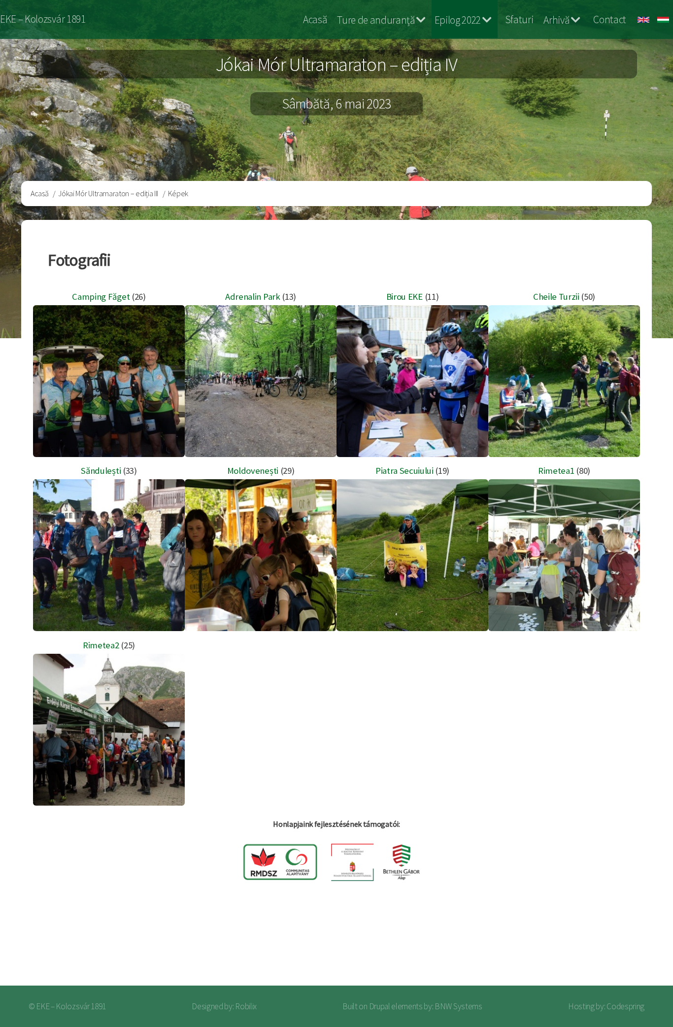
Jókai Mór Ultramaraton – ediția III (108, 193)
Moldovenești (252, 470)
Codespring (625, 1006)
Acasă (315, 19)
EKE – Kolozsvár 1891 (43, 19)
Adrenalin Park (252, 296)
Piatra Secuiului (404, 470)
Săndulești (101, 470)
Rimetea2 (101, 645)
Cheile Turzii (556, 296)
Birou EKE (404, 296)
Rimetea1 (556, 470)
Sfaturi (519, 19)
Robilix (246, 1006)
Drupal (379, 1006)
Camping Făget (101, 296)
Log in (638, 947)
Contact (609, 19)
